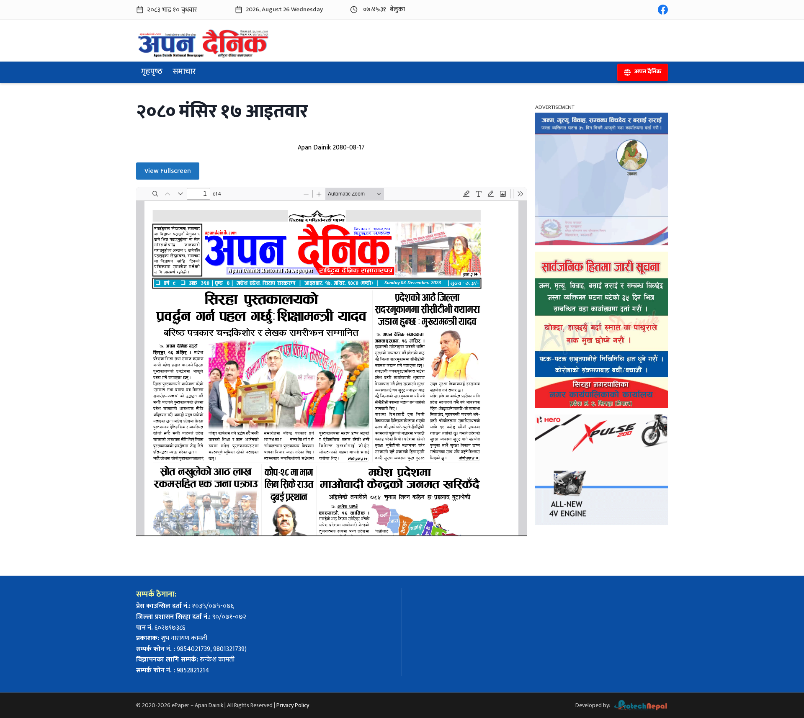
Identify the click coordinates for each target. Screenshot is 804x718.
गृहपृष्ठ (151, 72)
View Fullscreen (167, 171)
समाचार (184, 72)
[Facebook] (663, 10)
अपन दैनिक (647, 72)
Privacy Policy (292, 705)
